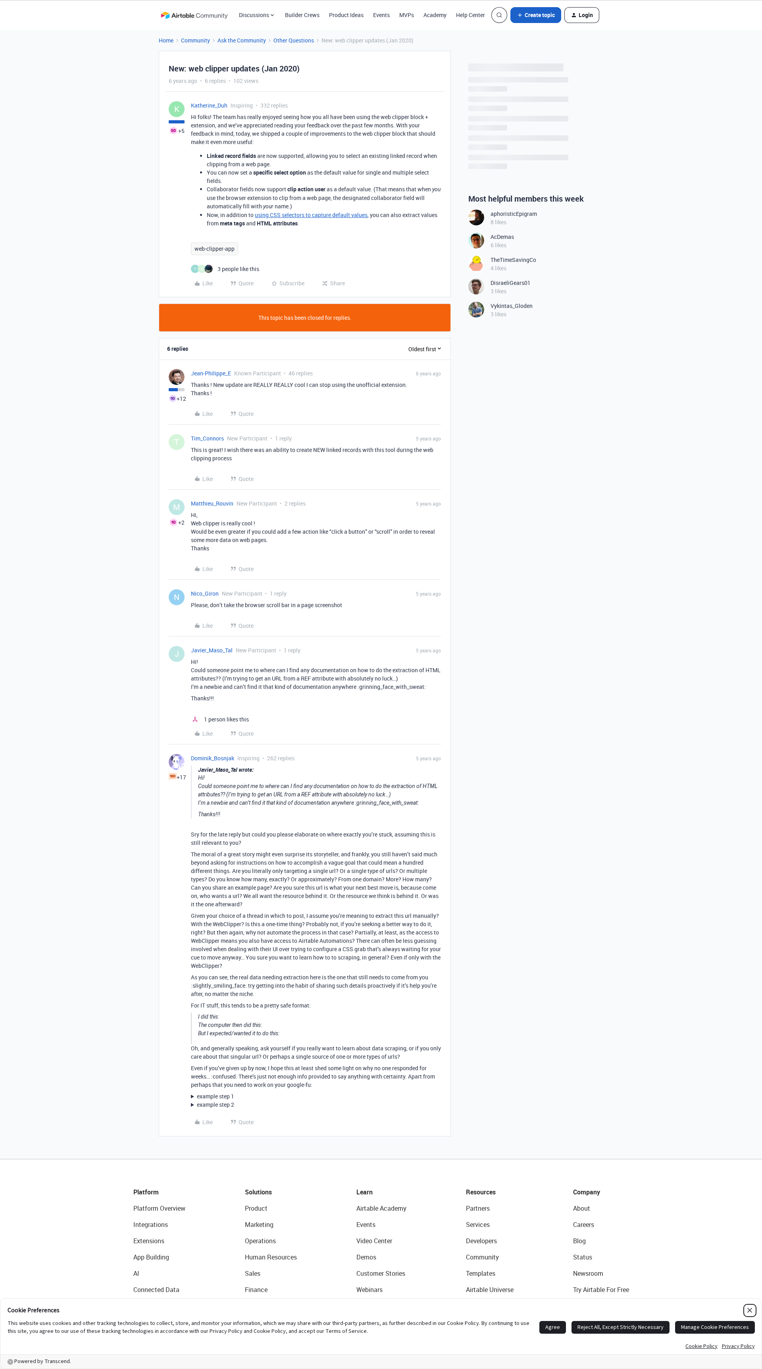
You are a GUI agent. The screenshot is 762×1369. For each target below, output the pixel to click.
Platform (146, 1192)
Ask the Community (241, 40)
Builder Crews (302, 15)
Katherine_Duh (209, 105)
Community (195, 40)
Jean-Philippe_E (211, 373)
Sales (252, 1273)
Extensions (148, 1240)
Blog (579, 1240)
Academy (434, 15)
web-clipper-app (214, 248)
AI (136, 1273)
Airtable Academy (381, 1208)
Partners (478, 1208)
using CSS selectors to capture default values (311, 215)
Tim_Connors (207, 438)
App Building (151, 1257)
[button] (535, 15)
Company (586, 1192)
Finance (256, 1289)
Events (381, 15)
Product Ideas (346, 15)
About (581, 1208)
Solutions (258, 1192)
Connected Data (156, 1289)
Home (166, 40)
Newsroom (588, 1273)
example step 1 (215, 1096)
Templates (480, 1273)
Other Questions (293, 40)
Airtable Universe (490, 1289)
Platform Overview (159, 1208)
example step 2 (215, 1104)
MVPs (406, 15)
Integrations (150, 1224)
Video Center (374, 1240)
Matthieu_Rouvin (212, 503)
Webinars (369, 1289)
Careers (583, 1224)
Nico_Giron (205, 593)
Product (256, 1208)
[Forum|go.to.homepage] (194, 15)
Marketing (259, 1224)
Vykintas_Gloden (512, 306)
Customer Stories (380, 1273)
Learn (364, 1192)
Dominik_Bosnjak (212, 758)
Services (478, 1224)
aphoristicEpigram (514, 213)
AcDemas (502, 236)
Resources (481, 1192)
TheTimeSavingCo (513, 259)
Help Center (470, 15)
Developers (481, 1240)
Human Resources (271, 1257)
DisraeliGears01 (511, 282)
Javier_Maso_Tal (212, 650)
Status (582, 1257)
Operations (260, 1240)
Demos (366, 1257)
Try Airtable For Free (601, 1289)
